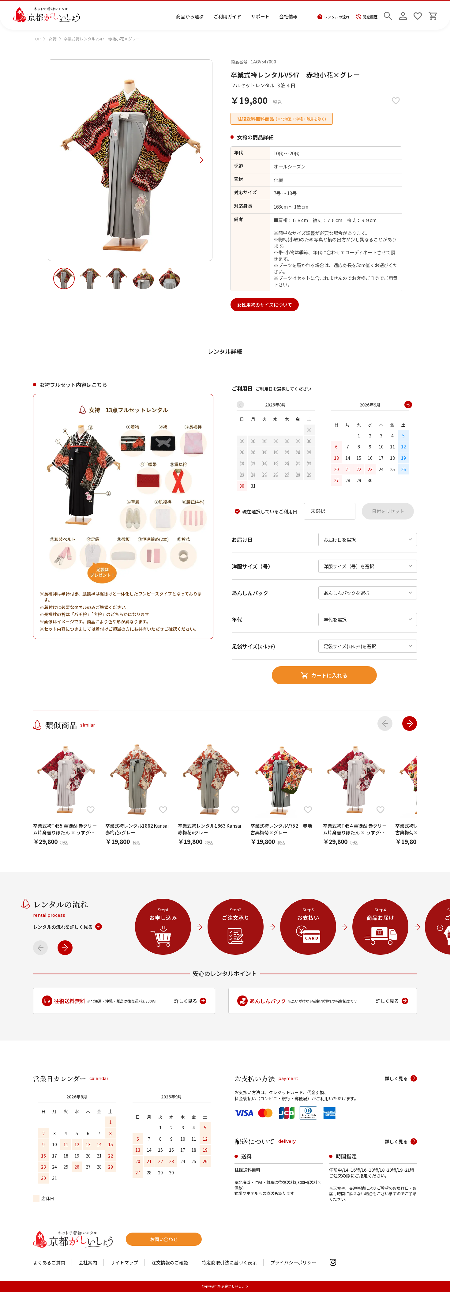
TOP (37, 39)
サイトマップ (124, 1262)
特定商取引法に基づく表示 (229, 1262)
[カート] (433, 15)
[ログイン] (403, 15)
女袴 (53, 39)
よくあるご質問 (49, 1262)
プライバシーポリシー (293, 1262)
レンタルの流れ (337, 16)
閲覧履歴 (370, 16)
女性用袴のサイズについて (264, 304)
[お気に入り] (418, 15)
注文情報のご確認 (170, 1262)
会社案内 (88, 1262)
